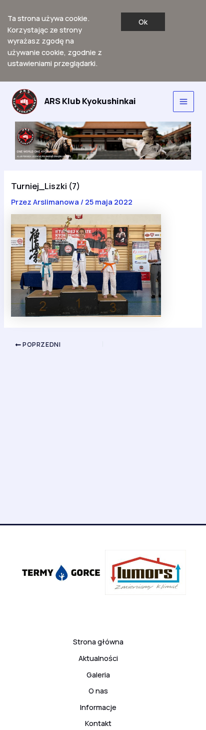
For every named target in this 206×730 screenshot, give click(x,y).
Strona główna (98, 641)
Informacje (98, 707)
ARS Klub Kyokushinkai (90, 101)
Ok (143, 22)
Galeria (98, 674)
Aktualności (98, 658)
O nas (98, 690)
